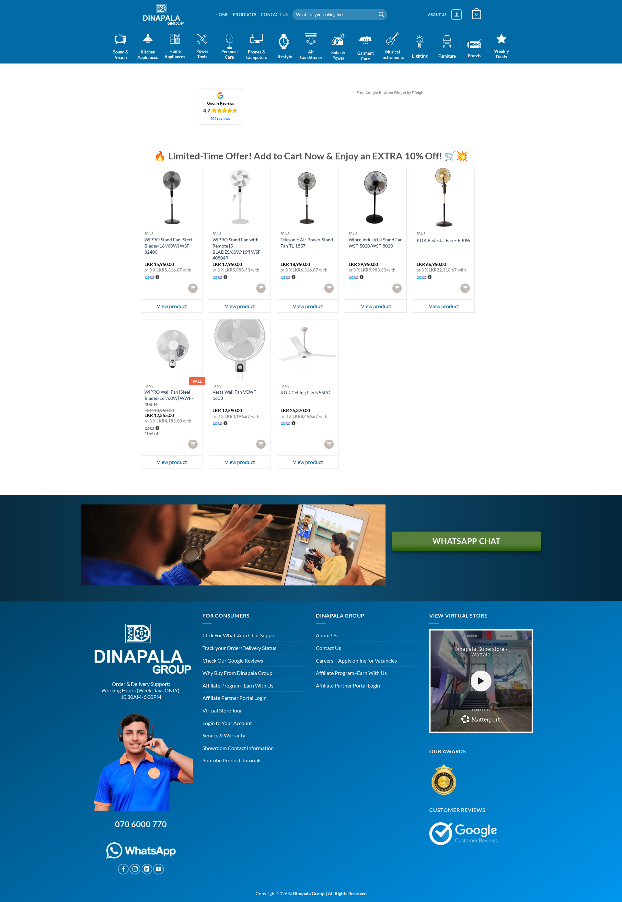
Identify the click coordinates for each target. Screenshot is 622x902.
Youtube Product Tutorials (231, 760)
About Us (326, 635)
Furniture (447, 56)
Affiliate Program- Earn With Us (237, 685)
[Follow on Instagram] (135, 869)
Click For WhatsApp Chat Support (240, 635)
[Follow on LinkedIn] (147, 869)
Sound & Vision (120, 54)
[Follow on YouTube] (158, 869)
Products (244, 14)
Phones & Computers (256, 54)
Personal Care (229, 54)
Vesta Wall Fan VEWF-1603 (235, 395)
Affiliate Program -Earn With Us (351, 673)
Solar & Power (338, 55)
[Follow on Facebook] (123, 869)
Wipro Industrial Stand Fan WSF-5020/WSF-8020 (376, 243)
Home (221, 14)
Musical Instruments (392, 54)
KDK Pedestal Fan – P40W (443, 240)
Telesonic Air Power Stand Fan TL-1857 (307, 243)
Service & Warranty (223, 735)
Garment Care (365, 56)
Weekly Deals (501, 54)
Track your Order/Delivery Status (239, 648)
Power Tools (202, 54)
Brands (474, 55)
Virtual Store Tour (222, 710)
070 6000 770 (141, 824)
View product (172, 306)
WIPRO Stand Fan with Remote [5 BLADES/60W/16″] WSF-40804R (237, 248)
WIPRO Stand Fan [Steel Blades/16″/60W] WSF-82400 (168, 245)
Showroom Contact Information (238, 748)
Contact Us (274, 14)
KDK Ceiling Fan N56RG (305, 392)
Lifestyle (283, 56)
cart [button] (193, 288)
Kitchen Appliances (147, 54)
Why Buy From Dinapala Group (237, 673)
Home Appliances (175, 54)
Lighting (420, 56)
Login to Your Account (227, 723)
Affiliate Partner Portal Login (234, 698)
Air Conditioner (311, 54)
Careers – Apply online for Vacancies (356, 660)
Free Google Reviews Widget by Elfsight (390, 93)
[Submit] (381, 14)
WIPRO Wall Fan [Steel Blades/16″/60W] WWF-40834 (168, 398)
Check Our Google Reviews (232, 660)
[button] (456, 14)
